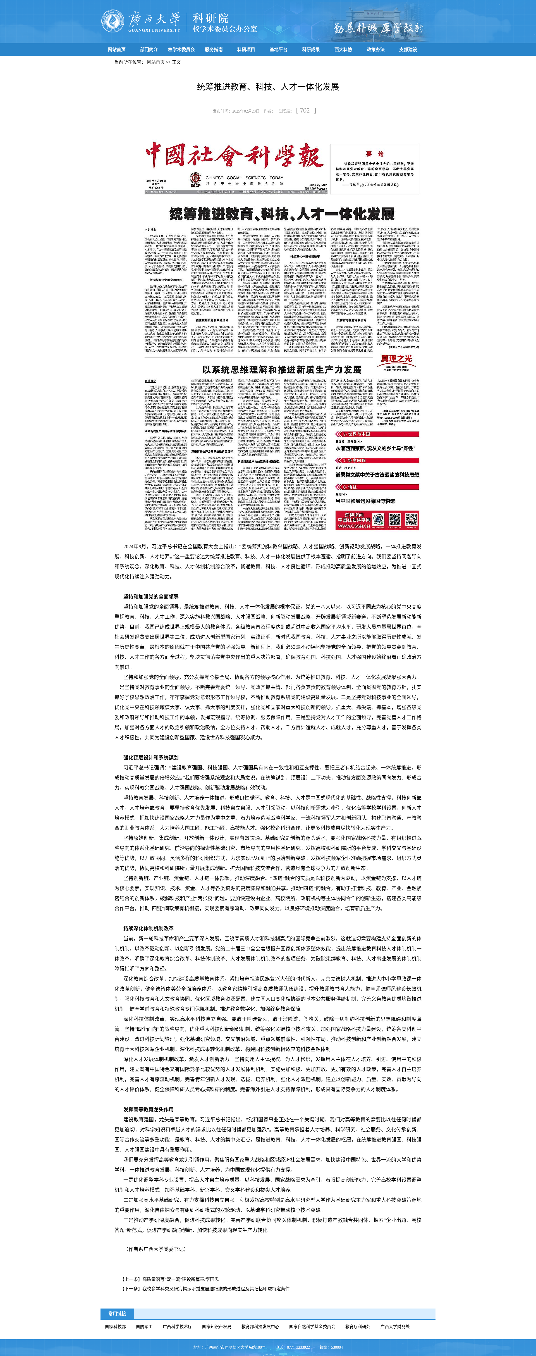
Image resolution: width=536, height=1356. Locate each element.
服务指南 (214, 49)
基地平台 (279, 49)
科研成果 (311, 49)
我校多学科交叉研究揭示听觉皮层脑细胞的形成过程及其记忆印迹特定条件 (216, 1288)
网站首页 (117, 49)
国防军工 (144, 1326)
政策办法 (376, 49)
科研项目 (246, 49)
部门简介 (149, 49)
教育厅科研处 (357, 1326)
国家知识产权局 (216, 1326)
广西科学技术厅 (177, 1326)
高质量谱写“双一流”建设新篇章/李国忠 (180, 1279)
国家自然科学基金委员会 (312, 1326)
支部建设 (408, 49)
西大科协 (343, 49)
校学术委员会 (181, 49)
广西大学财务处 (395, 1326)
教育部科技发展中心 (260, 1326)
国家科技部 (115, 1326)
